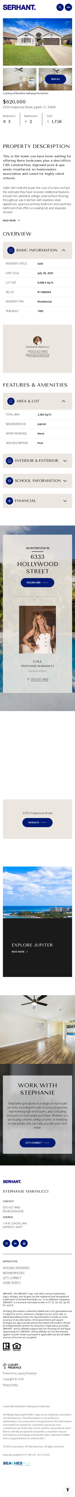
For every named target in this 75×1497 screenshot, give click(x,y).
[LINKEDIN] (15, 1243)
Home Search (11, 1282)
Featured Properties (16, 1268)
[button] (38, 1142)
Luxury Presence (27, 1373)
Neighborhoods (14, 1273)
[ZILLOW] (24, 1243)
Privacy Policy (10, 1385)
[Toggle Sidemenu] (68, 7)
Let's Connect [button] (12, 1277)
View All (55, 79)
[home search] (60, 7)
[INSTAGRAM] (6, 1243)
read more (18, 952)
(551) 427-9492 (39, 351)
